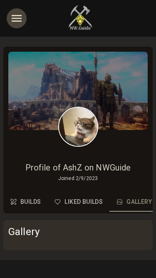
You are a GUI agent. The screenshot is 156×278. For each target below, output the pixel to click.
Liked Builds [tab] (83, 201)
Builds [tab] (30, 201)
